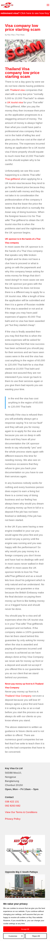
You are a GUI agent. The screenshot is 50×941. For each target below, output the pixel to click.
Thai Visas (20, 35)
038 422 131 (12, 801)
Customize (13, 936)
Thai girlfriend (12, 179)
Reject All (36, 936)
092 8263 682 (12, 805)
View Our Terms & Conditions (21, 812)
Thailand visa (17, 90)
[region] (25, 920)
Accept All (25, 929)
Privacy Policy (13, 818)
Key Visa (10, 35)
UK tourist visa (15, 102)
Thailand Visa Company (18, 695)
